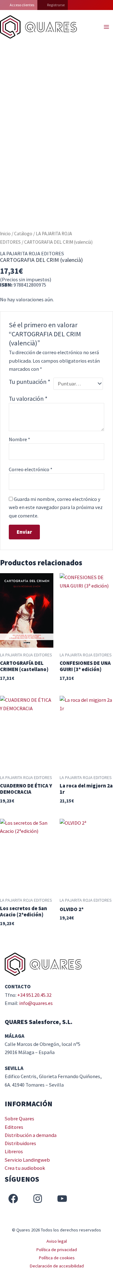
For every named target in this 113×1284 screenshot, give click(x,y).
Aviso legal (56, 1241)
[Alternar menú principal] (106, 27)
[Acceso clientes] (18, 5)
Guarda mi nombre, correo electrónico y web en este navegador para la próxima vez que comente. (56, 507)
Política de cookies (57, 1258)
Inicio (5, 234)
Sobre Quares (19, 1118)
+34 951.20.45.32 (34, 995)
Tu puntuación (29, 381)
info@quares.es (36, 1003)
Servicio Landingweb (27, 1160)
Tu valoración (28, 398)
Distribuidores (20, 1143)
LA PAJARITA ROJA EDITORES (32, 253)
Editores (14, 1127)
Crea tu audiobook (25, 1168)
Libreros (14, 1151)
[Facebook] (13, 1198)
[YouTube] (62, 1198)
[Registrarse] (52, 5)
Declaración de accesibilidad (57, 1266)
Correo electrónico (30, 469)
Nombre (19, 439)
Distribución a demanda (30, 1135)
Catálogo (23, 234)
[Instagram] (37, 1198)
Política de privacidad (56, 1249)
